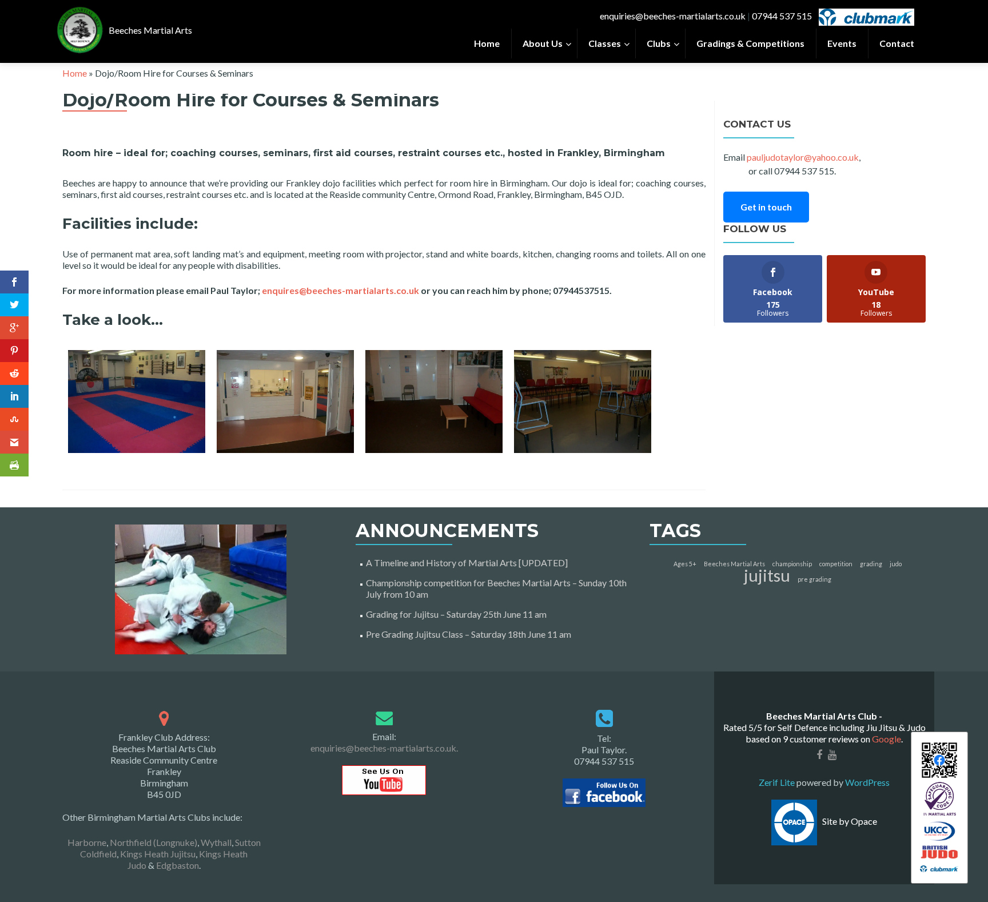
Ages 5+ (685, 563)
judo (896, 563)
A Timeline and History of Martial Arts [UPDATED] (467, 562)
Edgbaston (177, 865)
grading (871, 563)
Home (74, 72)
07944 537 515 (782, 15)
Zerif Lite (777, 782)
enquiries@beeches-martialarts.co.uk (673, 15)
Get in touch (766, 206)
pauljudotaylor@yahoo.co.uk (803, 157)
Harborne (86, 842)
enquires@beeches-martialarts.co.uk (340, 290)
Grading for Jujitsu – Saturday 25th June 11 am (456, 614)
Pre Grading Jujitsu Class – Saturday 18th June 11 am (468, 634)
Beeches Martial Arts (734, 563)
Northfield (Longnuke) (153, 842)
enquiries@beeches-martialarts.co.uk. (384, 747)
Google (886, 738)
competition (835, 563)
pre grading (814, 579)
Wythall (216, 842)
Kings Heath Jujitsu (158, 853)
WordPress (866, 782)
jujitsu (767, 575)
